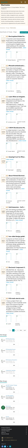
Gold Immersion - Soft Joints (18, 207)
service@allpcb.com (8, 437)
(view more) (9, 80)
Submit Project (24, 32)
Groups (7, 27)
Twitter (5, 446)
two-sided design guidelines (18, 236)
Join (14, 344)
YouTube (10, 446)
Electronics (5, 5)
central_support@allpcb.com (10, 440)
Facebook (2, 446)
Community (2, 27)
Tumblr (8, 446)
